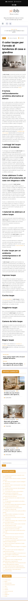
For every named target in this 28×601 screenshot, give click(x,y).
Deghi (20, 87)
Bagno (5, 581)
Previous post (6, 354)
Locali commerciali (8, 591)
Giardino (6, 589)
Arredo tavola (7, 579)
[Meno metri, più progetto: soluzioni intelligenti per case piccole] (14, 411)
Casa (4, 38)
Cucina (6, 588)
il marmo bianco (19, 245)
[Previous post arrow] (24, 356)
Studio (5, 596)
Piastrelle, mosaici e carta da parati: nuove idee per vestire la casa (13, 450)
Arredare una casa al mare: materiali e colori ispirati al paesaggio (11, 393)
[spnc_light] (10, 23)
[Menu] (2, 23)
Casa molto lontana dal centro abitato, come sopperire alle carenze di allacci (13, 364)
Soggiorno (6, 594)
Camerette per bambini (9, 584)
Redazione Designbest (13, 38)
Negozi (6, 592)
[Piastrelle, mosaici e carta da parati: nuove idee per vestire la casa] (14, 439)
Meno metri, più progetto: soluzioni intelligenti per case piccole (12, 422)
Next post (5, 361)
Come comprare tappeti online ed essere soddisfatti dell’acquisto (14, 357)
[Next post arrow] (24, 364)
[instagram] (14, 5)
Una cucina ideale (6, 299)
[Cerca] (7, 24)
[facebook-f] (12, 5)
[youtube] (15, 5)
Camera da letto (8, 583)
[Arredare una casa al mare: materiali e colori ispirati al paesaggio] (14, 382)
